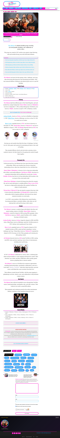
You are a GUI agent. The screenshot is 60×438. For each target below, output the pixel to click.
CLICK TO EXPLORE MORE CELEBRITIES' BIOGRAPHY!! (20, 343)
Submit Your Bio (18, 8)
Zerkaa (32, 370)
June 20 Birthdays (8, 364)
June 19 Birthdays (30, 361)
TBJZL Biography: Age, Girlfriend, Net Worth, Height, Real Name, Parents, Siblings (19, 64)
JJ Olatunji (14, 361)
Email (16, 399)
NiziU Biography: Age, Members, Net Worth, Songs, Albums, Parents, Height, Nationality (20, 62)
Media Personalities (9, 11)
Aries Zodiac (34, 354)
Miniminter (11, 88)
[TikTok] (20, 433)
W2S (25, 88)
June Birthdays (16, 364)
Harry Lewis (8, 123)
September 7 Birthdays (9, 367)
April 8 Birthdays (18, 354)
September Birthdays (19, 367)
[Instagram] (18, 433)
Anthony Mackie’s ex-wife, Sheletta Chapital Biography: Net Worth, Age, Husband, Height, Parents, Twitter (13, 375)
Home (7, 8)
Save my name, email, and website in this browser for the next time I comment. (26, 404)
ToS (33, 436)
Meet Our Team (25, 8)
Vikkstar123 (28, 88)
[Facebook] (13, 433)
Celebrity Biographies (14, 358)
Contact (37, 436)
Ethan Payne (11, 118)
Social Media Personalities (12, 11)
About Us (23, 436)
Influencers (15, 11)
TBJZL (15, 88)
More (41, 8)
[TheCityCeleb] (4, 8)
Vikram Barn (14, 370)
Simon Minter (27, 367)
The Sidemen (11, 45)
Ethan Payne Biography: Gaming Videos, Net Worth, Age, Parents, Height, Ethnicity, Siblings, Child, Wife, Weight (20, 59)
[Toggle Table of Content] (8, 40)
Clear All (57, 417)
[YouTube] (16, 433)
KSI (33, 88)
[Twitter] (14, 433)
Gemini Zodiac (30, 358)
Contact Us (35, 8)
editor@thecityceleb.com (31, 335)
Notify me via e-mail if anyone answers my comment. (23, 406)
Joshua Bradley (8, 116)
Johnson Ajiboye (18, 36)
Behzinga (21, 88)
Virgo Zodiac (21, 370)
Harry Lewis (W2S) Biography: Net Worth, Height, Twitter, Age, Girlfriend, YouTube (19, 72)
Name (16, 395)
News (30, 8)
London (9, 91)
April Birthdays (26, 354)
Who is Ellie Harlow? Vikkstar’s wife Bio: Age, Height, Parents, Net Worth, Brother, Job (19, 69)
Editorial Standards (29, 436)
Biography (11, 8)
